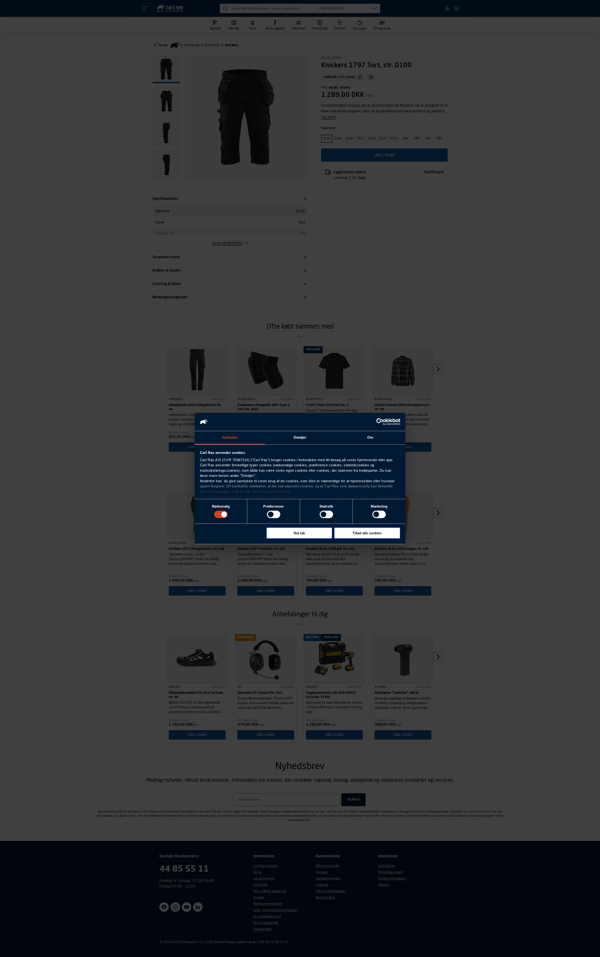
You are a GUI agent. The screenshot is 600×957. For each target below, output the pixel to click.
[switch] (273, 514)
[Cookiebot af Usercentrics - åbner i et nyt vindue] (379, 421)
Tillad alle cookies (367, 533)
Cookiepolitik (317, 497)
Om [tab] (370, 437)
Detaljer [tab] (300, 437)
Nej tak (299, 533)
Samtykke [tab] (230, 437)
